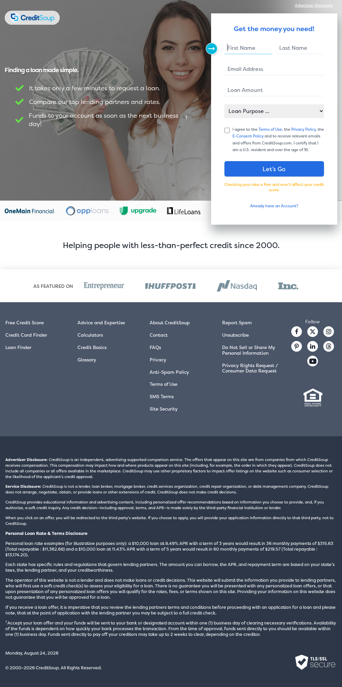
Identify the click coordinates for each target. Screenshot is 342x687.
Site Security (164, 409)
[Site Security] (315, 662)
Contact (159, 335)
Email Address (245, 69)
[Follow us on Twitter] (312, 331)
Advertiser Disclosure (314, 5)
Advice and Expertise (101, 322)
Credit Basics (92, 347)
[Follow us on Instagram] (328, 331)
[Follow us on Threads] (328, 346)
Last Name (293, 47)
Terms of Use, (271, 129)
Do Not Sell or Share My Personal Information (248, 350)
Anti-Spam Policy (169, 372)
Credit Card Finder (26, 335)
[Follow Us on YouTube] (312, 361)
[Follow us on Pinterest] (296, 346)
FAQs (155, 347)
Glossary (86, 359)
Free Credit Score (24, 322)
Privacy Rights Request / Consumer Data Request (250, 368)
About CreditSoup (170, 322)
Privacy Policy (303, 129)
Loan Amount (245, 90)
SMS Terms (162, 396)
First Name (241, 47)
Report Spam (237, 322)
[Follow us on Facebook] (296, 331)
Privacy (158, 359)
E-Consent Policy (248, 136)
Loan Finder (18, 347)
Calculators (90, 335)
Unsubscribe (235, 335)
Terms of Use (163, 384)
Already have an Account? (274, 206)
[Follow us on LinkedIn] (312, 346)
